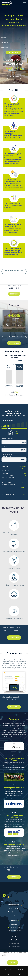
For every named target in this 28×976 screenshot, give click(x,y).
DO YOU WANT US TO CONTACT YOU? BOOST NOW (14, 271)
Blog (7, 974)
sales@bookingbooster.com (14, 915)
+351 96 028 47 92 (15, 943)
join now (12, 962)
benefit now (14, 877)
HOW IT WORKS (14, 77)
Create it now (14, 343)
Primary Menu (24, 3)
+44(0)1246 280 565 (15, 912)
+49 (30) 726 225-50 (15, 927)
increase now (14, 638)
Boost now (14, 294)
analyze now (14, 707)
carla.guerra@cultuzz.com (14, 946)
